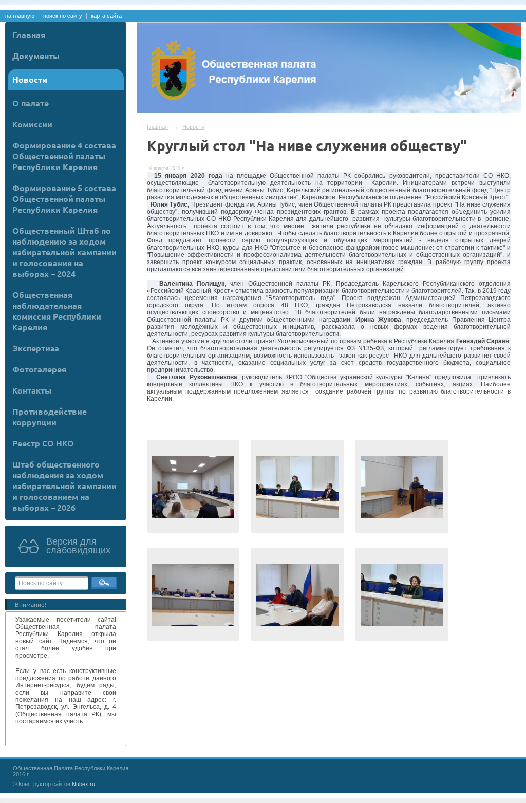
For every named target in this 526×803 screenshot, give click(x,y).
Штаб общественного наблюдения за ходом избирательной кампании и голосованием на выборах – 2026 (64, 486)
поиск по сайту (62, 16)
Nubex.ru (83, 784)
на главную (19, 16)
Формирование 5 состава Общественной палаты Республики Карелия (64, 198)
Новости (29, 79)
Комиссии (32, 124)
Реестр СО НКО (43, 443)
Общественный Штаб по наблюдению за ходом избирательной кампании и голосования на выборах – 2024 (64, 252)
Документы (36, 55)
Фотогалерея (39, 369)
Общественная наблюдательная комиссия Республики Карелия (56, 310)
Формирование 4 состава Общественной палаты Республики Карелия (64, 156)
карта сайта (106, 16)
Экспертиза (35, 348)
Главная (28, 34)
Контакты (31, 390)
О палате (30, 103)
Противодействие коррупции (49, 416)
